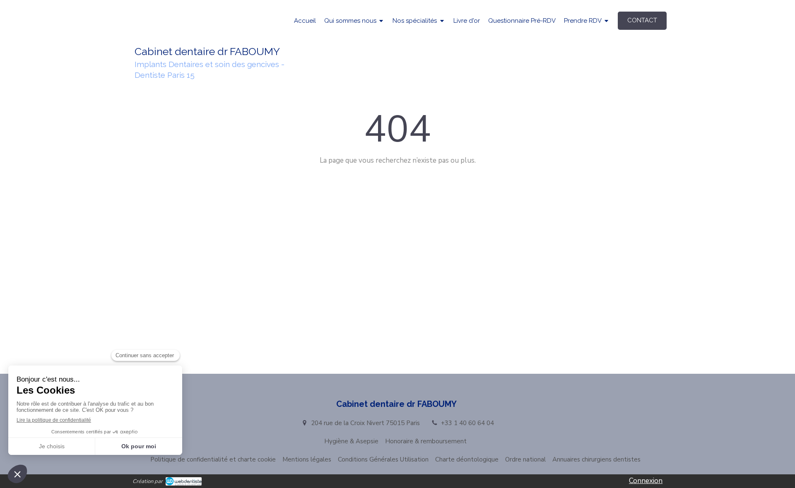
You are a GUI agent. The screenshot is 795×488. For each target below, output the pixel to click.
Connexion (645, 481)
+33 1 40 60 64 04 (467, 423)
